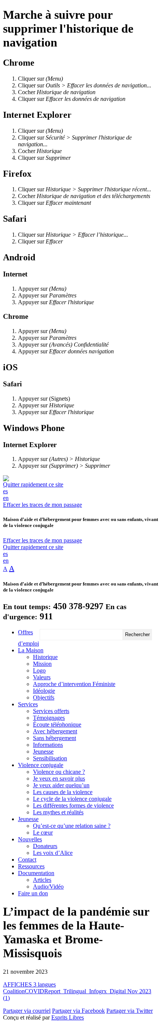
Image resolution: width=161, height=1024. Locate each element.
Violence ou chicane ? (59, 772)
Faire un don (33, 893)
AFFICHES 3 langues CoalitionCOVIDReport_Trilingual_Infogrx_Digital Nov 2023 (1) (77, 991)
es (5, 491)
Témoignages (49, 718)
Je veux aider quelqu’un (61, 785)
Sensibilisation (50, 758)
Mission (42, 664)
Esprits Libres (67, 1017)
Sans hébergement (54, 738)
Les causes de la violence (62, 792)
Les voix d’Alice (53, 853)
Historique (45, 657)
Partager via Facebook (78, 1010)
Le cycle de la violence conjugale (72, 799)
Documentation (36, 873)
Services (28, 704)
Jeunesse (43, 751)
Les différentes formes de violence (73, 805)
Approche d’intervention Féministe (74, 684)
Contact (27, 859)
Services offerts (51, 711)
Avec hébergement (55, 731)
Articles (42, 880)
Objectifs (43, 697)
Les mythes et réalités (58, 812)
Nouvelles (30, 839)
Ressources (31, 866)
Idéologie (44, 691)
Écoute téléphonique (57, 724)
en (6, 498)
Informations (48, 745)
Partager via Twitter (129, 1010)
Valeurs (42, 677)
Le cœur (43, 832)
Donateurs (45, 846)
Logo (39, 670)
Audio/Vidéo (48, 886)
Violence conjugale (40, 765)
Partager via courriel (27, 1010)
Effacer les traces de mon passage (42, 504)
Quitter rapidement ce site (33, 484)
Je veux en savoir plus (59, 778)
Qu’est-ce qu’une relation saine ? (71, 826)
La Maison (30, 650)
